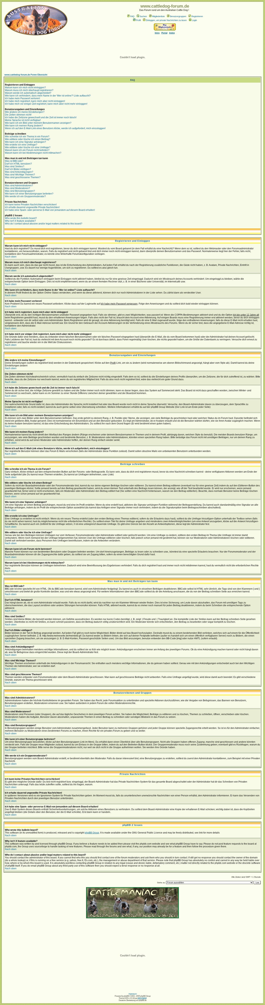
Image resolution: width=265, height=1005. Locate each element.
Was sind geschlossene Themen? (23, 177)
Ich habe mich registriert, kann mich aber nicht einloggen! (35, 101)
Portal (164, 33)
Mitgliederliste (158, 16)
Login (194, 20)
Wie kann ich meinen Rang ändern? (24, 125)
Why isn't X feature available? (20, 221)
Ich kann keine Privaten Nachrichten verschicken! (31, 204)
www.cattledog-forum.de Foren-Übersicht (25, 75)
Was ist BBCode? (14, 161)
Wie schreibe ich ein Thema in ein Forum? (27, 136)
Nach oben (10, 256)
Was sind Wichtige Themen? (20, 174)
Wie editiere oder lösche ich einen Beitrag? (27, 139)
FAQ (132, 16)
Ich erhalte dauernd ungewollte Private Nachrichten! (32, 207)
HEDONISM (142, 998)
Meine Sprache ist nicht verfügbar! (23, 120)
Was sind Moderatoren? (17, 188)
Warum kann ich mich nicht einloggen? (25, 87)
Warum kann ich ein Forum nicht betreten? (27, 150)
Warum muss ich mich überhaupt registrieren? (29, 90)
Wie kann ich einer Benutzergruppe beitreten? (29, 193)
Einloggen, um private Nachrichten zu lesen (166, 20)
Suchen (143, 16)
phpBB (126, 996)
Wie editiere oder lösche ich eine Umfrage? (27, 147)
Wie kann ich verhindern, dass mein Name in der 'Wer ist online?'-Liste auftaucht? (48, 95)
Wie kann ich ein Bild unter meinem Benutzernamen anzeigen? (38, 123)
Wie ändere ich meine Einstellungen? (24, 112)
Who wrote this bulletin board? (21, 218)
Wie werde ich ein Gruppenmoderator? (25, 196)
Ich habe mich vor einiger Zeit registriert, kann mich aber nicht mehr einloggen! (46, 103)
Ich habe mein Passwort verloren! (22, 98)
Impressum (133, 994)
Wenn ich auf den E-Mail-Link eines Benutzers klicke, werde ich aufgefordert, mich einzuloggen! (55, 128)
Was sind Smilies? (14, 166)
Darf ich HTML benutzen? (18, 163)
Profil (138, 20)
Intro (157, 33)
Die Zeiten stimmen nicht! (18, 114)
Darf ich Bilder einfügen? (18, 169)
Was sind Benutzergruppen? (20, 191)
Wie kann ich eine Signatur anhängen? (25, 142)
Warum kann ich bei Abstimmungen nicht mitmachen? (33, 152)
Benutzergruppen (178, 16)
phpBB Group (92, 832)
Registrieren (197, 16)
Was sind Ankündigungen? (19, 172)
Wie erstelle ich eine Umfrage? (21, 144)
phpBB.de (142, 1000)
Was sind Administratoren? (19, 185)
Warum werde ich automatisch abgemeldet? (28, 93)
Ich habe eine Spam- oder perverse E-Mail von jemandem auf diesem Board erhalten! (50, 210)
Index (172, 33)
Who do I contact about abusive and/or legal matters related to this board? (43, 223)
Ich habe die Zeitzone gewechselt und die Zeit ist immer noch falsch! (40, 117)
